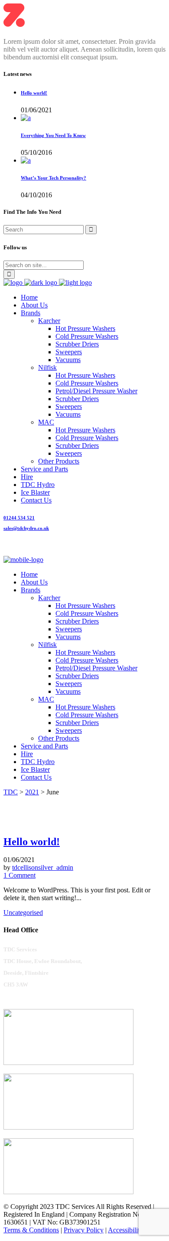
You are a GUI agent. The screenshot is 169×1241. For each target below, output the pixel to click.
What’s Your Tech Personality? (53, 177)
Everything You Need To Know (53, 135)
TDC (10, 792)
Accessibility (125, 1230)
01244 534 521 (19, 517)
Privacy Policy (84, 1230)
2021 (32, 792)
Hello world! (34, 92)
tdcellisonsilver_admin (42, 867)
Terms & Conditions (31, 1230)
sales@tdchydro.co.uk (26, 528)
